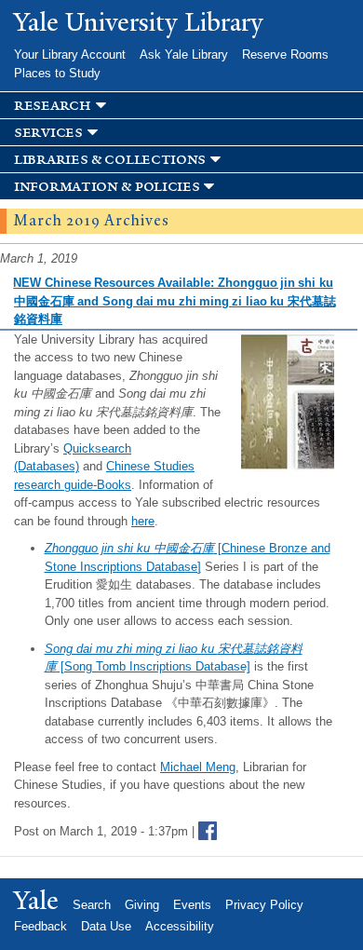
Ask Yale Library (184, 54)
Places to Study (57, 73)
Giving (142, 905)
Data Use (106, 926)
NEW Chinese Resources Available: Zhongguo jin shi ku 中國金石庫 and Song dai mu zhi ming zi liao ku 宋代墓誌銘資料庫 (174, 301)
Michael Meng (197, 767)
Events (192, 905)
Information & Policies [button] (106, 187)
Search (92, 905)
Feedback (40, 926)
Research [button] (52, 105)
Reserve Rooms (285, 54)
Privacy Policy (264, 905)
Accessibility (179, 926)
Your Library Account (70, 54)
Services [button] (48, 132)
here (143, 521)
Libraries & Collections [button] (110, 160)
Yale (36, 900)
